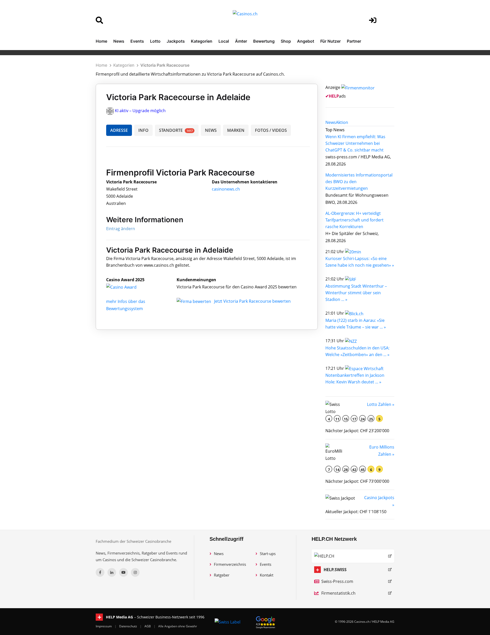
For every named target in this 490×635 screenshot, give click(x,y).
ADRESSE (119, 130)
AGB (148, 626)
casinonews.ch (226, 189)
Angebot (305, 41)
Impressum (104, 626)
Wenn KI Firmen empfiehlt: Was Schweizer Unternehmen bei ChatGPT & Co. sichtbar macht (355, 143)
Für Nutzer (330, 41)
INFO (143, 130)
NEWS (211, 130)
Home (101, 41)
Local (223, 41)
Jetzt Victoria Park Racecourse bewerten (252, 301)
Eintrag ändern (120, 228)
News (118, 41)
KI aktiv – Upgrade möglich (140, 110)
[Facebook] (100, 572)
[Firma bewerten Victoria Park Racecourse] (194, 301)
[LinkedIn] (111, 572)
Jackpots (176, 41)
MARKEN (235, 130)
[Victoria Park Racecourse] (125, 287)
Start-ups (268, 553)
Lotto (155, 41)
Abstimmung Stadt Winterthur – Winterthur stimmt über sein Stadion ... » (356, 292)
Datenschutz (128, 626)
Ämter (241, 41)
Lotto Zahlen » (380, 404)
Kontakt (266, 575)
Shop (286, 41)
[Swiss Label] (227, 622)
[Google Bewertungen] (266, 621)
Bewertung (264, 41)
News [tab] (330, 122)
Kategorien (201, 41)
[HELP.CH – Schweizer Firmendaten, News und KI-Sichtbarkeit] (353, 556)
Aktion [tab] (342, 122)
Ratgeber (221, 575)
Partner (354, 41)
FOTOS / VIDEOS (271, 130)
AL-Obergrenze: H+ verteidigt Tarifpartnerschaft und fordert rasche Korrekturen (354, 219)
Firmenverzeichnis (230, 564)
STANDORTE (176, 130)
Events (137, 41)
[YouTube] (123, 572)
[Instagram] (135, 572)
